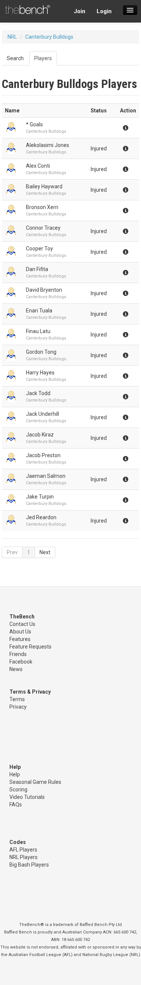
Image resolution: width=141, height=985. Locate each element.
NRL (12, 37)
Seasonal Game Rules (35, 782)
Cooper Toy (39, 248)
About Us (20, 632)
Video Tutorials (27, 797)
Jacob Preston (43, 455)
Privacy (18, 707)
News (16, 669)
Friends (18, 654)
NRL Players (23, 857)
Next (44, 552)
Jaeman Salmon (45, 476)
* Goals (34, 124)
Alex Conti (38, 166)
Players (43, 58)
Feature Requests (30, 647)
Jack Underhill (42, 414)
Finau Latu (38, 331)
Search (15, 58)
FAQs (15, 805)
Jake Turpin (40, 497)
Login (104, 11)
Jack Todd (38, 393)
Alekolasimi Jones (47, 145)
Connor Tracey (43, 228)
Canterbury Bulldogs (49, 37)
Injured (99, 148)
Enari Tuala (39, 311)
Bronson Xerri (42, 207)
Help (14, 774)
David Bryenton (44, 290)
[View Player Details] (12, 128)
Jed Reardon (41, 517)
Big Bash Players (29, 865)
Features (19, 639)
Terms (17, 699)
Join (79, 11)
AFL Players (23, 850)
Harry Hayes (40, 373)
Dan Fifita (37, 269)
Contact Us (22, 624)
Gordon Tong (41, 352)
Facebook (20, 662)
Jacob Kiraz (40, 435)
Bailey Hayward (44, 186)
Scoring (18, 789)
